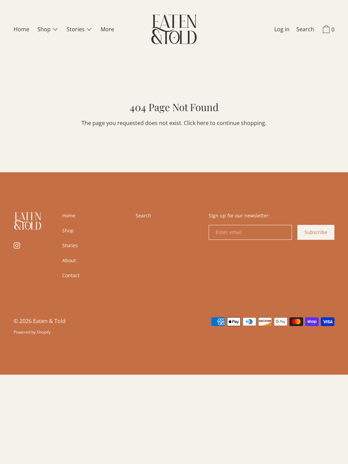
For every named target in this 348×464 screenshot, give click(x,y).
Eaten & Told (49, 321)
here (203, 123)
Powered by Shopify (32, 332)
